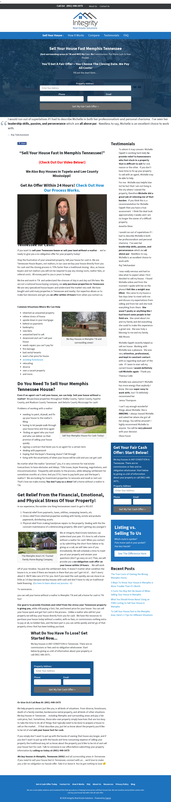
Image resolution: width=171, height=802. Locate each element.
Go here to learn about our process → (52, 583)
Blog (133, 784)
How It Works (76, 35)
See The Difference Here (132, 553)
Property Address (85, 83)
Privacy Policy (122, 784)
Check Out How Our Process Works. (74, 188)
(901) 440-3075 (75, 6)
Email (109, 94)
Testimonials (111, 35)
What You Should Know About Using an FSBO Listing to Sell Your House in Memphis (130, 603)
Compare (94, 35)
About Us (93, 6)
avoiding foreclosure (33, 359)
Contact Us (105, 6)
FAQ (126, 35)
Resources (108, 784)
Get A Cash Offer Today (46, 784)
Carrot (108, 798)
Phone (62, 94)
